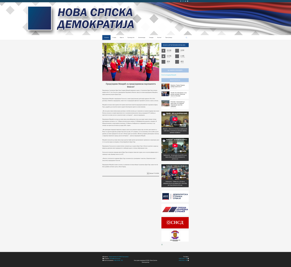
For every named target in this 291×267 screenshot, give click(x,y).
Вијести (122, 37)
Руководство (131, 37)
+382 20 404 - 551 (118, 260)
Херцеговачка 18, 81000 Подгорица (118, 256)
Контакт (159, 37)
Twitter (181, 1)
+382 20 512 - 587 (183, 260)
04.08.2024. (174, 108)
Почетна (106, 37)
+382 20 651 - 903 (183, 258)
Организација (141, 37)
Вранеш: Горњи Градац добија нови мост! (178, 85)
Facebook (183, 1)
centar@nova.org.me (114, 258)
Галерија (151, 37)
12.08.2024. (174, 97)
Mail (187, 1)
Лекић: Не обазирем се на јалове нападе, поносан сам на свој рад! (179, 94)
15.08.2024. (174, 88)
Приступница (168, 37)
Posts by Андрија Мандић (168, 75)
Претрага (186, 37)
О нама (114, 37)
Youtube (185, 1)
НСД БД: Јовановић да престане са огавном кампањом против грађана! (178, 104)
